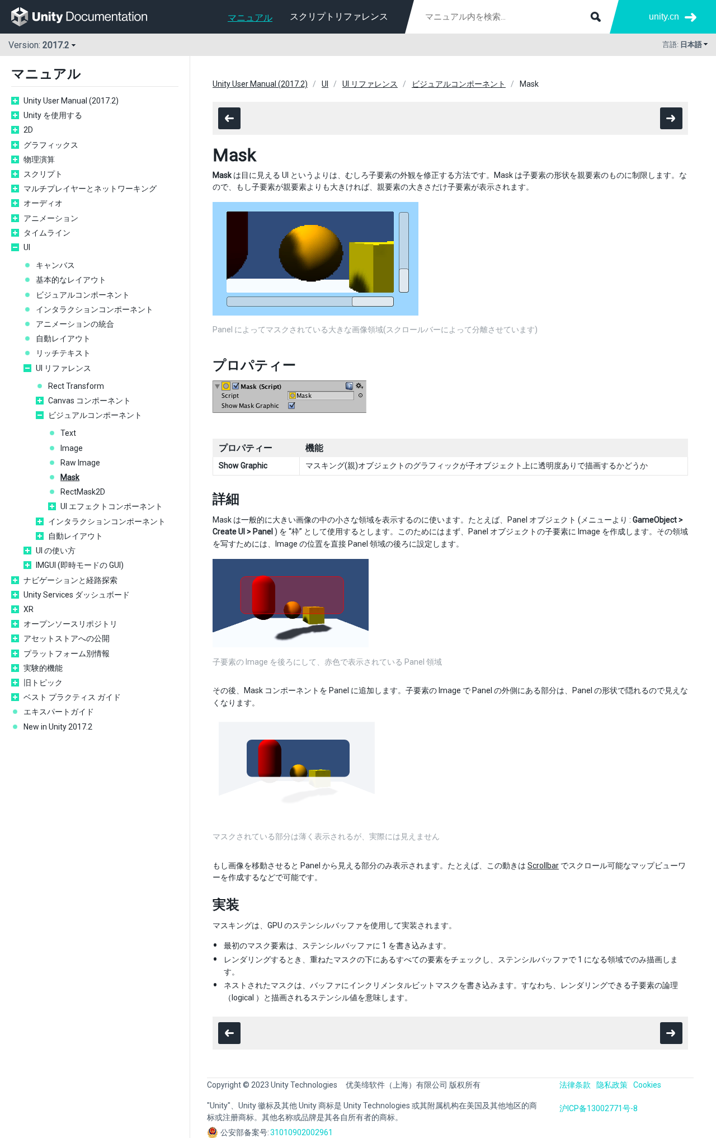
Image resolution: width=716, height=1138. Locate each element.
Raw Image (80, 462)
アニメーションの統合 (75, 323)
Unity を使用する (52, 115)
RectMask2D (82, 491)
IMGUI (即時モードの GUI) (80, 565)
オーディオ (43, 203)
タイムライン (46, 232)
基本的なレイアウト (71, 279)
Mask (69, 477)
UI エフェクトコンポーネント (111, 506)
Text (68, 433)
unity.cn (664, 16)
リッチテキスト (63, 353)
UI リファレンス (63, 368)
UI (26, 247)
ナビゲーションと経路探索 (70, 580)
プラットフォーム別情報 (66, 653)
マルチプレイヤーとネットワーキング (90, 188)
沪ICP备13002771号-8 (598, 1108)
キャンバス (55, 265)
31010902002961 (301, 1132)
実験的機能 (43, 668)
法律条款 (575, 1084)
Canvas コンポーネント (89, 400)
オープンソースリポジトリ (70, 623)
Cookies (647, 1084)
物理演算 (39, 159)
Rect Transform (76, 386)
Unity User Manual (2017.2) (71, 100)
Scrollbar (543, 865)
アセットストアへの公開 (66, 638)
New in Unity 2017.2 (57, 726)
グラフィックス (50, 144)
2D (28, 129)
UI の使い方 (56, 550)
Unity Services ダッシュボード (76, 594)
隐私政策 (612, 1084)
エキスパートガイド (58, 711)
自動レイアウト (63, 338)
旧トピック (43, 682)
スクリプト (43, 174)
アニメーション (50, 218)
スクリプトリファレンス (339, 16)
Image (71, 448)
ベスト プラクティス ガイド (72, 697)
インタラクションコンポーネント (94, 309)
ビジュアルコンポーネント (83, 294)
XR (28, 609)
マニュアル (250, 17)
